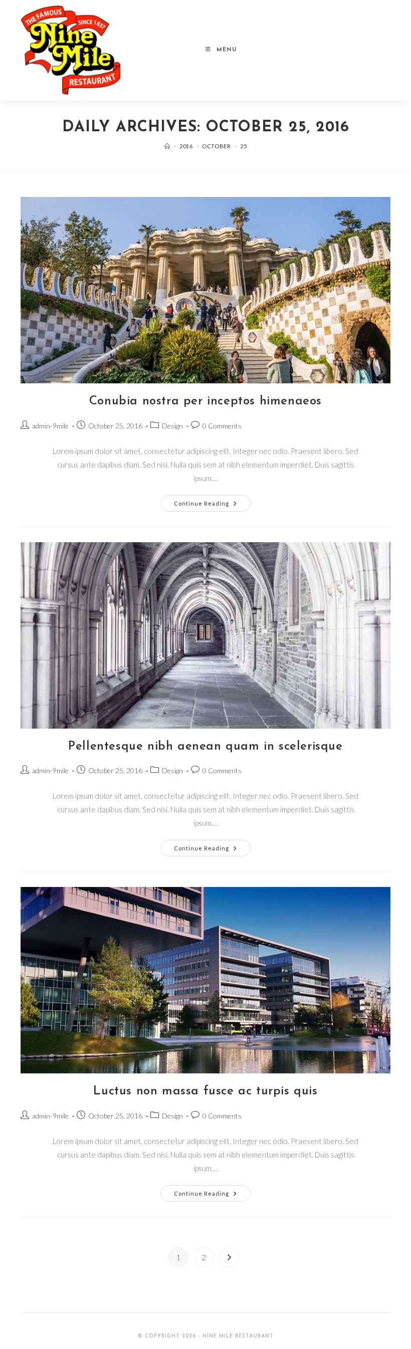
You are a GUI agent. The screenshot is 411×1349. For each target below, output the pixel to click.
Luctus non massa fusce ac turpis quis (205, 1091)
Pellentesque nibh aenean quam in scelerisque (205, 747)
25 (243, 146)
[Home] (167, 146)
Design (172, 425)
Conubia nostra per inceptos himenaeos (205, 401)
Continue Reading (212, 505)
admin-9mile (50, 425)
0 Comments (222, 425)
